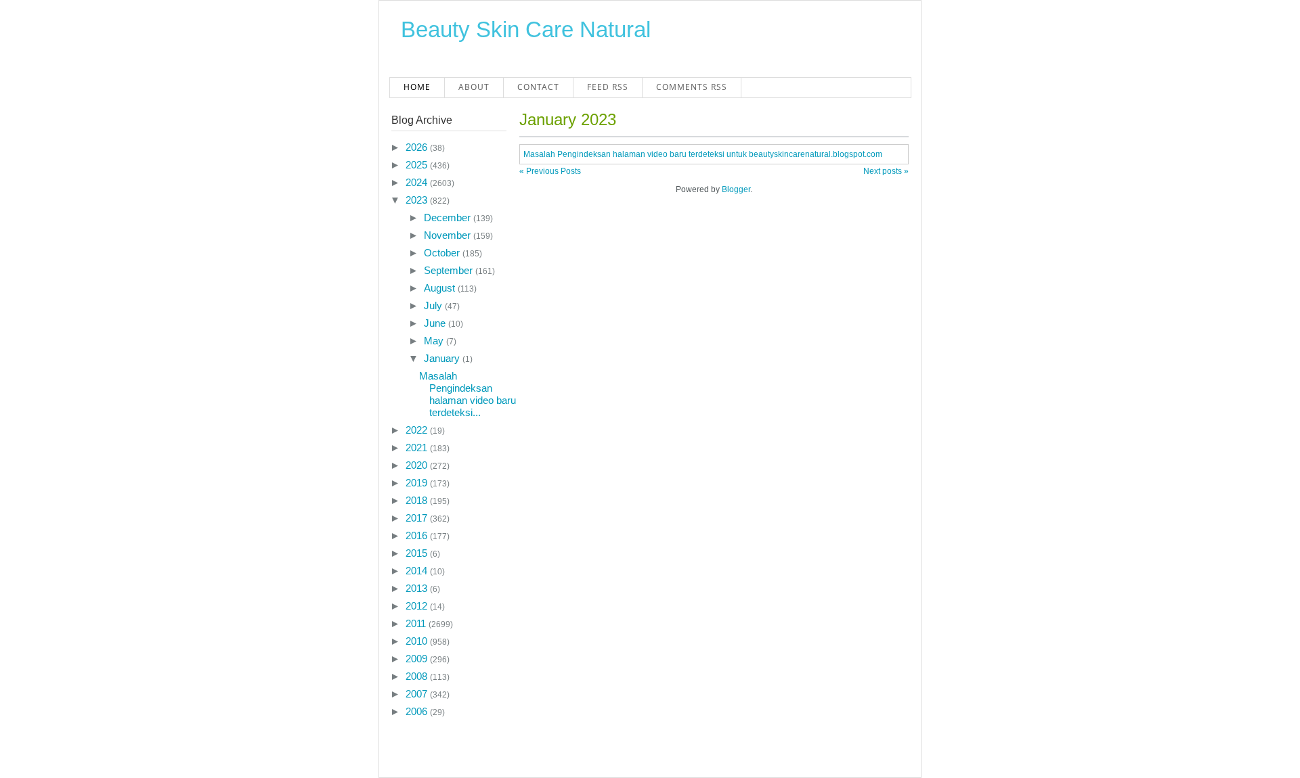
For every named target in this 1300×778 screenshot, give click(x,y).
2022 (418, 430)
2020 (418, 465)
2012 (418, 606)
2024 (418, 182)
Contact (538, 87)
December (448, 217)
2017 (418, 518)
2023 (418, 200)
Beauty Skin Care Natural (526, 29)
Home (417, 87)
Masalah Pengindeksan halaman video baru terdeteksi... (467, 394)
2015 (418, 553)
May (435, 340)
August (441, 288)
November (448, 235)
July (434, 305)
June (436, 323)
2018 (418, 500)
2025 (418, 164)
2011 (417, 623)
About (474, 87)
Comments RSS (691, 87)
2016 (418, 535)
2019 (418, 482)
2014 (418, 570)
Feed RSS (607, 87)
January (443, 358)
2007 (418, 694)
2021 (418, 447)
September (449, 270)
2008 (418, 676)
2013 (418, 588)
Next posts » (886, 171)
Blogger (736, 189)
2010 (418, 641)
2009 (418, 658)
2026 (418, 147)
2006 (418, 711)
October (443, 252)
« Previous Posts (550, 171)
